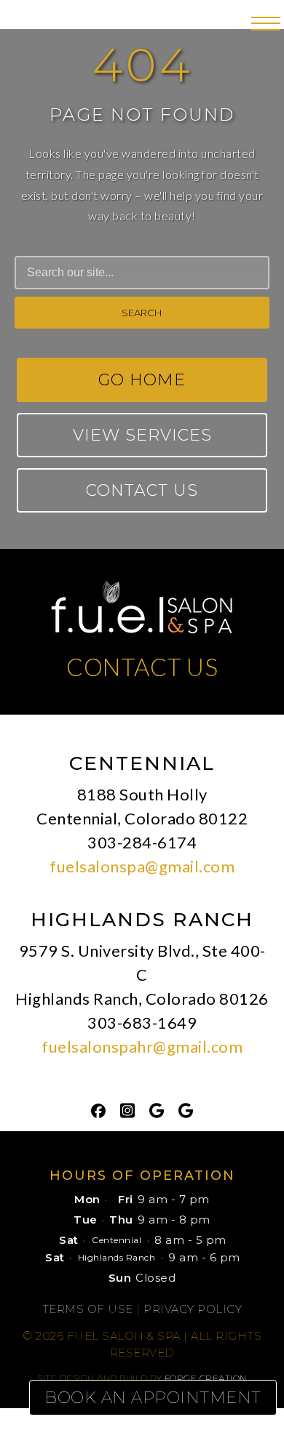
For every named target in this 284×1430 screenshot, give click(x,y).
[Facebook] (98, 1109)
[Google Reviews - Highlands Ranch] (185, 1109)
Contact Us (142, 490)
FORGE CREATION (206, 1378)
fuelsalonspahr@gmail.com (142, 1046)
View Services (142, 435)
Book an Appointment (152, 1397)
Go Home (142, 380)
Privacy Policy (192, 1309)
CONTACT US (142, 666)
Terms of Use (87, 1309)
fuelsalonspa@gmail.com (142, 866)
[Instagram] (127, 1109)
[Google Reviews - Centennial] (156, 1109)
